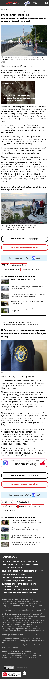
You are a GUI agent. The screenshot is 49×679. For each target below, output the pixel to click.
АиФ (5, 230)
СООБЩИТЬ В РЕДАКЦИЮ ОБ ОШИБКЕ (19, 593)
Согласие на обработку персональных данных (21, 639)
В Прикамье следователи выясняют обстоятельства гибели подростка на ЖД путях (28, 536)
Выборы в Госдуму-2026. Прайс (17, 581)
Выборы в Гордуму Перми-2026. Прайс (20, 589)
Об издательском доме (13, 561)
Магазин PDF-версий (12, 568)
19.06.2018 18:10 (7, 9)
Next (44, 206)
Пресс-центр (33, 561)
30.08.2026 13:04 (7, 322)
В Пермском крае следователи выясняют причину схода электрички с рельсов (25, 543)
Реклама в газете (29, 564)
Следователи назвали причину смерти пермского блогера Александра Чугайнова (26, 521)
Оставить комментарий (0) (24, 247)
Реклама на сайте (11, 564)
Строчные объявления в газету (17, 577)
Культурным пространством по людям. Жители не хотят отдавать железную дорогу (28, 295)
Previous (3, 206)
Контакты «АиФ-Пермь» (13, 574)
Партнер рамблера (21, 667)
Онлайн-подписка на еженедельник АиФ (22, 571)
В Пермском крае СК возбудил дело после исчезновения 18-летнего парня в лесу (26, 529)
